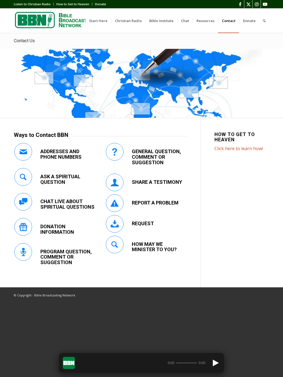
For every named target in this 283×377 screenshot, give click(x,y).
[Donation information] (23, 227)
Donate (100, 4)
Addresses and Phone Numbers (61, 154)
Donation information (57, 229)
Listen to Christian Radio (32, 4)
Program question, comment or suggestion (66, 257)
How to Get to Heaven (72, 4)
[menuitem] (34, 4)
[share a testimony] (115, 182)
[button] (69, 363)
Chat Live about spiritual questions (67, 204)
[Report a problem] (115, 203)
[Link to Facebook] (240, 4)
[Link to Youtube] (265, 4)
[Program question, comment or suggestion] (23, 252)
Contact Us (24, 40)
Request (143, 223)
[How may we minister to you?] (115, 244)
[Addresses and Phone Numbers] (23, 152)
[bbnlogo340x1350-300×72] (55, 21)
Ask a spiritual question (60, 179)
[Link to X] (248, 4)
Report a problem (155, 203)
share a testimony (157, 182)
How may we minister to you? (154, 247)
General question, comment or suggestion (156, 156)
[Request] (115, 224)
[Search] (264, 21)
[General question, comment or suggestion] (115, 152)
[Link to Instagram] (257, 4)
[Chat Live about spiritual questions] (23, 202)
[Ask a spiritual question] (23, 177)
